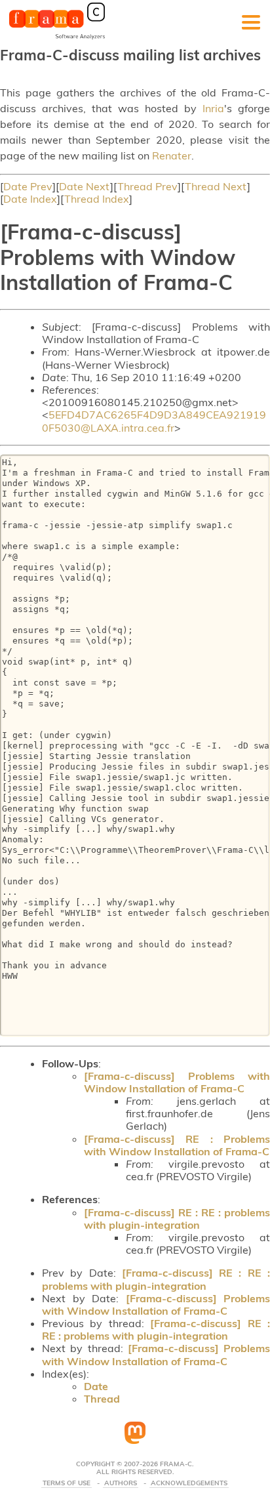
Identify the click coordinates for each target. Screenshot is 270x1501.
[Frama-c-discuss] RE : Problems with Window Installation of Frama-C (177, 1145)
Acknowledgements (189, 1483)
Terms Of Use (66, 1483)
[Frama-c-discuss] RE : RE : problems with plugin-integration (177, 1218)
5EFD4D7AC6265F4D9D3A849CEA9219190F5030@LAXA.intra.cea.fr (154, 421)
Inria (213, 108)
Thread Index (96, 198)
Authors (120, 1483)
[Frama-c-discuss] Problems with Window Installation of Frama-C (177, 1082)
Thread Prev (147, 186)
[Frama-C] (57, 38)
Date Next (84, 186)
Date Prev (27, 186)
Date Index (30, 198)
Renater (171, 155)
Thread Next (216, 186)
